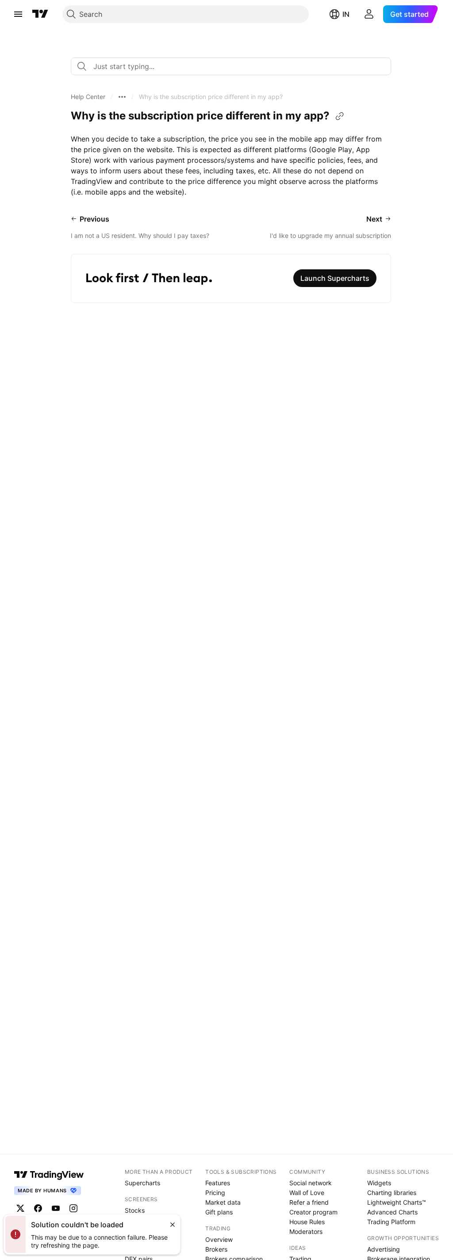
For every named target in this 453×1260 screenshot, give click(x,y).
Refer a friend (309, 1202)
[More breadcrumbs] (122, 97)
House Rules (307, 1222)
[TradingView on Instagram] (73, 1208)
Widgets (379, 1183)
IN (345, 14)
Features (217, 1183)
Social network (310, 1183)
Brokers (216, 1249)
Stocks (135, 1210)
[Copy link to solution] (339, 116)
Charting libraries (391, 1192)
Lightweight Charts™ (396, 1202)
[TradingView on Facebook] (38, 1208)
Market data (223, 1202)
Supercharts (142, 1183)
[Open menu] (18, 14)
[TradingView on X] (20, 1208)
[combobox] (231, 66)
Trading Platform (391, 1222)
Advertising (383, 1249)
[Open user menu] (369, 14)
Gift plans (219, 1212)
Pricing (215, 1192)
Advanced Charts (392, 1212)
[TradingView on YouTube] (56, 1208)
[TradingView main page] (40, 14)
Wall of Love (306, 1192)
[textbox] (234, 66)
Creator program (313, 1212)
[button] (88, 97)
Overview (219, 1239)
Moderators (305, 1231)
